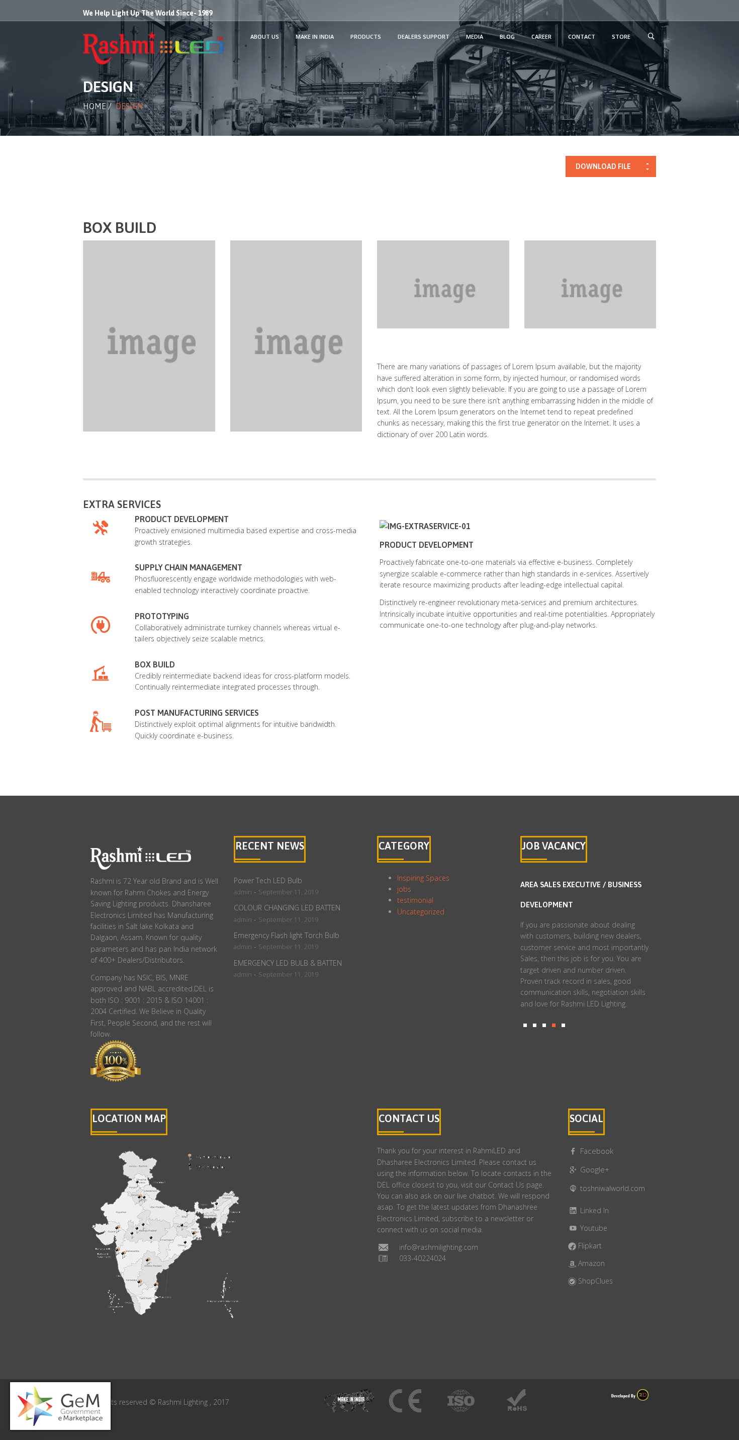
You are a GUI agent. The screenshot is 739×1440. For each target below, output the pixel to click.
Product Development (182, 519)
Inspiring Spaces (423, 878)
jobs (404, 889)
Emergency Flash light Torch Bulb (286, 935)
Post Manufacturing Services (197, 712)
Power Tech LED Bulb (268, 880)
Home (94, 106)
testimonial (415, 900)
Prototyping (162, 616)
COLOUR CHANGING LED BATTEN (287, 907)
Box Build (155, 664)
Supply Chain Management (188, 567)
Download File (603, 166)
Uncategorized (420, 911)
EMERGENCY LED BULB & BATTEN (288, 963)
